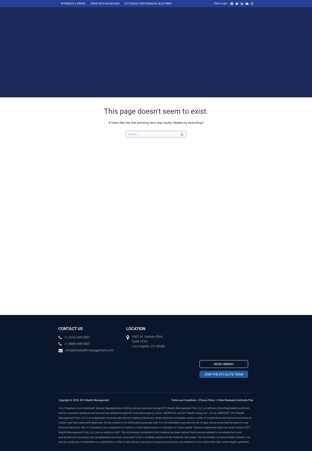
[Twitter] (236, 3)
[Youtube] (247, 3)
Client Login (220, 3)
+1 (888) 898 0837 (77, 344)
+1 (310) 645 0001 (77, 337)
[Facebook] (231, 3)
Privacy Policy (207, 400)
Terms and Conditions (183, 400)
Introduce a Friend (73, 3)
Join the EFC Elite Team (223, 374)
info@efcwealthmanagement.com (89, 350)
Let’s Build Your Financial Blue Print (148, 3)
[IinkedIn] (241, 3)
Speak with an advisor (105, 3)
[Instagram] (252, 3)
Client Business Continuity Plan (236, 400)
